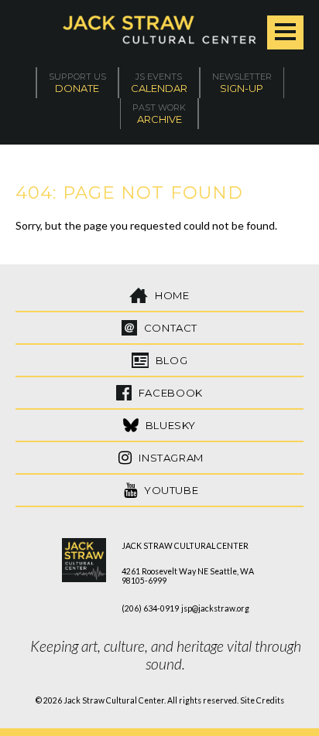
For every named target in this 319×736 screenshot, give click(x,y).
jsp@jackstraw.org (215, 608)
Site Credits (262, 700)
